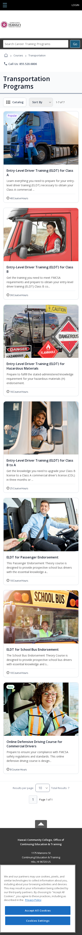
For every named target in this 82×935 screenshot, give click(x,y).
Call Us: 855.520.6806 (20, 64)
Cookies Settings (38, 920)
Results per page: (23, 788)
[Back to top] (41, 843)
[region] (37, 899)
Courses (18, 55)
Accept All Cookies (38, 910)
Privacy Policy (33, 900)
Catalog (17, 102)
